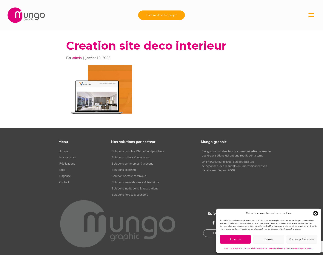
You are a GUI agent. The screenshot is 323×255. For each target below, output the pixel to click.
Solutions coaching (124, 170)
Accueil (64, 151)
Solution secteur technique (129, 176)
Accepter (235, 239)
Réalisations (67, 164)
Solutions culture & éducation (131, 157)
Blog (62, 170)
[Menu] (311, 15)
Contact (64, 182)
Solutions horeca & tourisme (130, 195)
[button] (315, 213)
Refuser (269, 239)
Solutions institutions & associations (135, 188)
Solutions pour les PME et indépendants (138, 151)
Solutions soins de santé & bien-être (135, 182)
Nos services (67, 157)
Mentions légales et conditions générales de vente (245, 248)
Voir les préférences (301, 239)
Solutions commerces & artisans (132, 164)
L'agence (65, 176)
